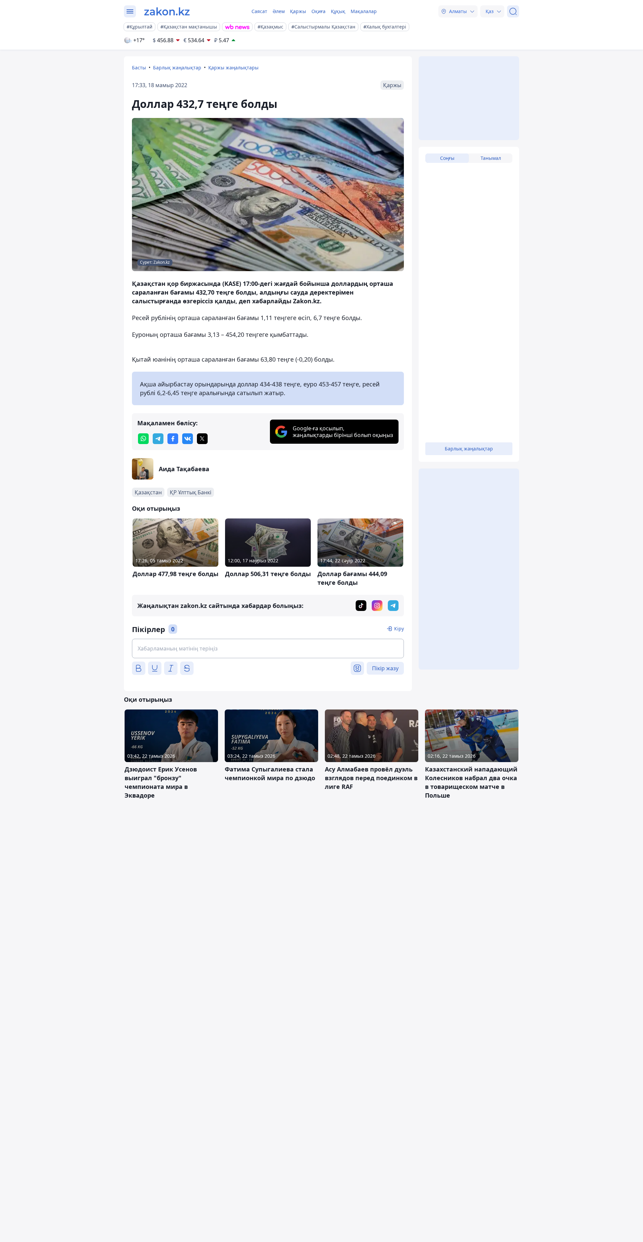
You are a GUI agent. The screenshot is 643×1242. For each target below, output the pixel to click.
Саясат (259, 11)
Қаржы (298, 11)
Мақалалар (364, 11)
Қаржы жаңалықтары (233, 67)
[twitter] (202, 439)
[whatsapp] (143, 439)
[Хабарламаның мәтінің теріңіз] (268, 648)
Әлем (279, 11)
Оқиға (318, 11)
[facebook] (173, 439)
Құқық (338, 11)
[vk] (188, 439)
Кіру (399, 628)
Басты (139, 67)
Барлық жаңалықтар (177, 67)
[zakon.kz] (167, 11)
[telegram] (158, 439)
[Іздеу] (513, 11)
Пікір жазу (385, 668)
